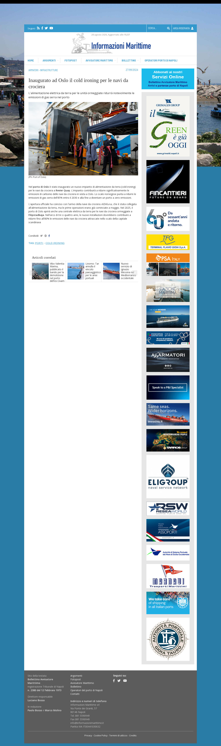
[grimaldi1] (168, 126)
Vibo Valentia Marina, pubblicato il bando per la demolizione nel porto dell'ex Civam (57, 272)
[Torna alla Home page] (110, 42)
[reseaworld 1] (168, 508)
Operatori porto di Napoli (161, 60)
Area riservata (181, 28)
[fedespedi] (168, 337)
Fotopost (71, 60)
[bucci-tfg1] (168, 242)
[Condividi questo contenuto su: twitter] (41, 235)
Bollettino (129, 60)
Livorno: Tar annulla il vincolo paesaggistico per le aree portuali (93, 271)
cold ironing (55, 243)
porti (39, 243)
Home (31, 60)
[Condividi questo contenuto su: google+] (45, 235)
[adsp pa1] (168, 552)
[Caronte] (168, 218)
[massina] (168, 414)
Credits (133, 735)
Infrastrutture (49, 70)
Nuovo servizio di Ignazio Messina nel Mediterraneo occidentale (128, 271)
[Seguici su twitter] (46, 28)
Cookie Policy (101, 735)
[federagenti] (168, 602)
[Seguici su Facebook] (42, 28)
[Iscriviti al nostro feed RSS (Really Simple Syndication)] (38, 28)
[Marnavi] (168, 575)
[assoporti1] (168, 530)
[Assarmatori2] (168, 359)
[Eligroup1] (168, 476)
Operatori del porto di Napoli (86, 690)
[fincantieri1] (168, 181)
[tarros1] (168, 440)
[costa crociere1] (168, 316)
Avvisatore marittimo (99, 60)
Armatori (33, 70)
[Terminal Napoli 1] (168, 290)
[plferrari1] (168, 387)
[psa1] (168, 264)
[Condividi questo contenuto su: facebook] (49, 235)
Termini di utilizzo (118, 735)
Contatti (74, 693)
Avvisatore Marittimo (82, 683)
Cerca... (152, 28)
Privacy (88, 735)
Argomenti (49, 60)
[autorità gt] (168, 639)
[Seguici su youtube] (51, 28)
